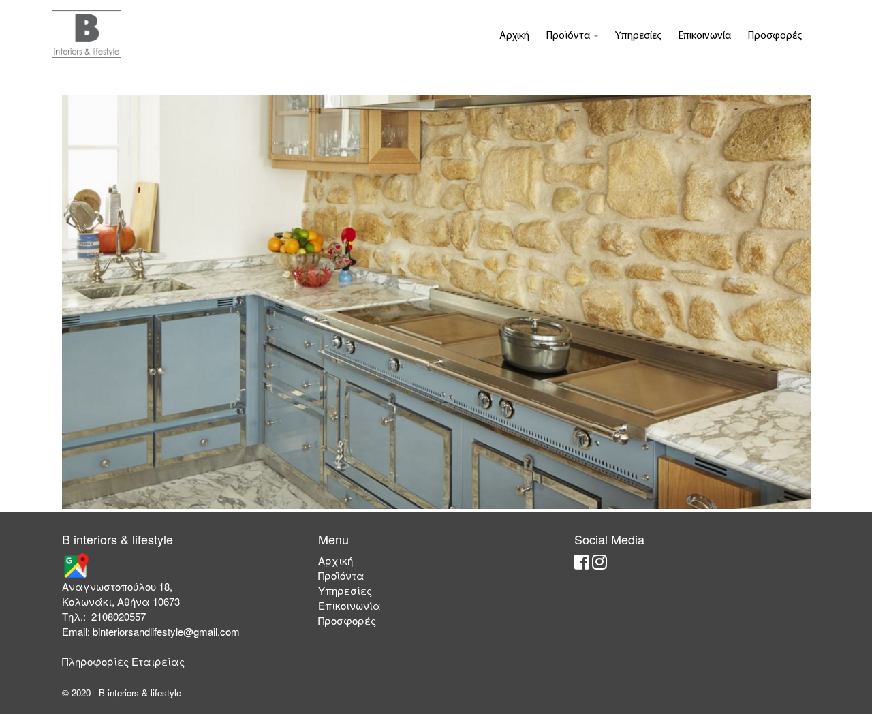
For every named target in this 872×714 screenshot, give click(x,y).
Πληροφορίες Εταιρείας (123, 661)
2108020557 (118, 616)
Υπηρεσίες (638, 36)
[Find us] (75, 564)
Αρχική (514, 36)
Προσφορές (774, 36)
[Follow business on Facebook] (581, 564)
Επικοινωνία (704, 36)
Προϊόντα (569, 36)
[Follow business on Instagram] (599, 564)
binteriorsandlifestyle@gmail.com (166, 631)
